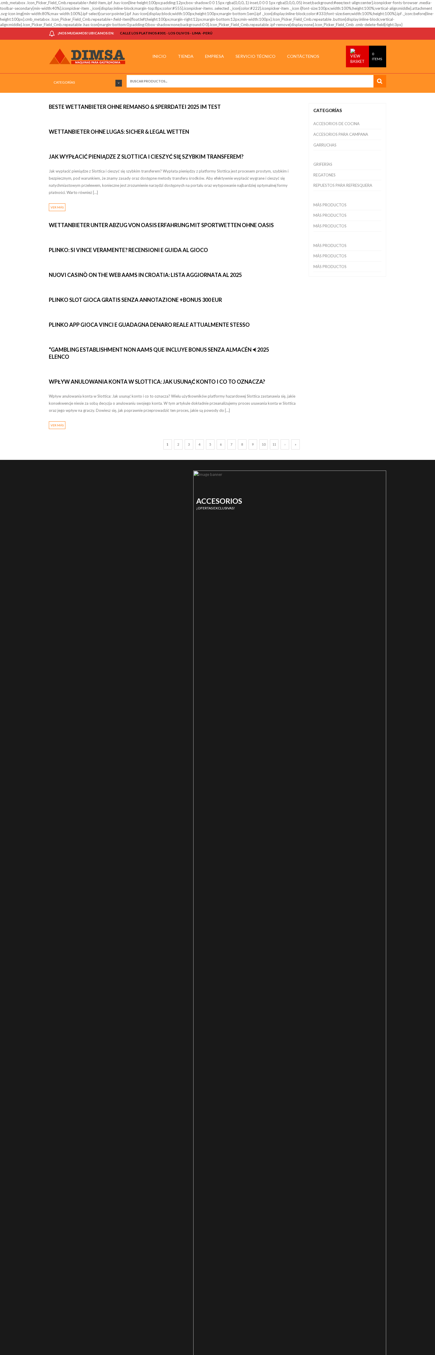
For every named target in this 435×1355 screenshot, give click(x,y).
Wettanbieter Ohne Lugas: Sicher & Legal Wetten (119, 131)
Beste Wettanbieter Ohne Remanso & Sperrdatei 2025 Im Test (135, 106)
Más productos (330, 205)
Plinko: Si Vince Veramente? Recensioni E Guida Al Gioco (128, 250)
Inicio (159, 56)
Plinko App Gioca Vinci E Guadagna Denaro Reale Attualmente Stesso (149, 324)
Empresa (214, 56)
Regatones (324, 175)
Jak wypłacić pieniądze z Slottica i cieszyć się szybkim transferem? (146, 156)
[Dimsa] (90, 56)
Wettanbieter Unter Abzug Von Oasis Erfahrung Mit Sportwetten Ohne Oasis (161, 225)
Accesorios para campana (340, 134)
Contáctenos (303, 56)
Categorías (64, 82)
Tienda (186, 56)
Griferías (322, 164)
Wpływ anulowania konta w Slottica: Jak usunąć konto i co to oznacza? (157, 381)
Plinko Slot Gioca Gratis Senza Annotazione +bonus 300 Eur (135, 299)
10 (263, 444)
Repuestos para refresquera (342, 185)
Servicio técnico (256, 56)
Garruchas (324, 145)
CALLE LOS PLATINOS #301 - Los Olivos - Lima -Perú (166, 33)
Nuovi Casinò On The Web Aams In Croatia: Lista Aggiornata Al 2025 (145, 275)
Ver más (57, 207)
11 (274, 444)
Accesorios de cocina (336, 123)
